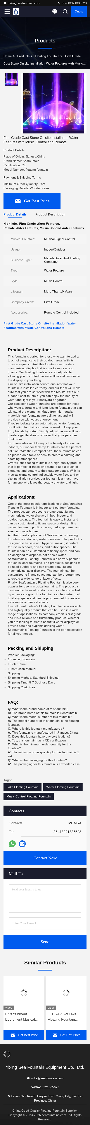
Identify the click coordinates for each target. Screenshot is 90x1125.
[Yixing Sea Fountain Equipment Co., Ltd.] (21, 11)
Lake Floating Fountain (22, 787)
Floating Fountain (47, 56)
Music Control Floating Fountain (29, 796)
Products (23, 56)
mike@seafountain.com (24, 3)
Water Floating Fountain (63, 787)
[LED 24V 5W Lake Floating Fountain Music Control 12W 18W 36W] (66, 993)
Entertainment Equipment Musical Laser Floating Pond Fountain (21, 1017)
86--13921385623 (74, 3)
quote (79, 11)
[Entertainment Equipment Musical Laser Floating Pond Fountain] (23, 993)
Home (7, 56)
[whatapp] (12, 844)
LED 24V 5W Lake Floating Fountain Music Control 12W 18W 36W (62, 1017)
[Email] (22, 844)
